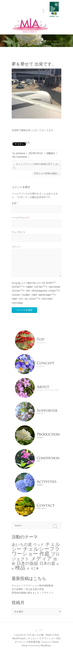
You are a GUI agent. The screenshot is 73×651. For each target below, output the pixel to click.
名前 (15, 203)
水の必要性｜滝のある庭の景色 (28, 589)
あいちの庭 (22, 544)
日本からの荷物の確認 (47, 173)
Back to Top (68, 646)
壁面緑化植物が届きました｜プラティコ (32, 592)
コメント (16, 246)
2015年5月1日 (35, 153)
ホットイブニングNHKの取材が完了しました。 (36, 166)
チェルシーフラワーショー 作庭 (36, 551)
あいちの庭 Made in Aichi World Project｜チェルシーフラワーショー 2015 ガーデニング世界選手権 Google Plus (39, 628)
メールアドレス (20, 217)
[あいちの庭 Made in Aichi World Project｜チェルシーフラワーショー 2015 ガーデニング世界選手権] (36, 26)
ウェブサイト (19, 232)
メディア (41, 558)
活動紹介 (50, 153)
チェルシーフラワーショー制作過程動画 (32, 585)
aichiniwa (20, 153)
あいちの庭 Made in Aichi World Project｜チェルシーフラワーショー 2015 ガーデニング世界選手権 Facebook (33, 628)
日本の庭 (47, 563)
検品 (27, 142)
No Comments (20, 156)
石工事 (35, 568)
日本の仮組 (27, 563)
